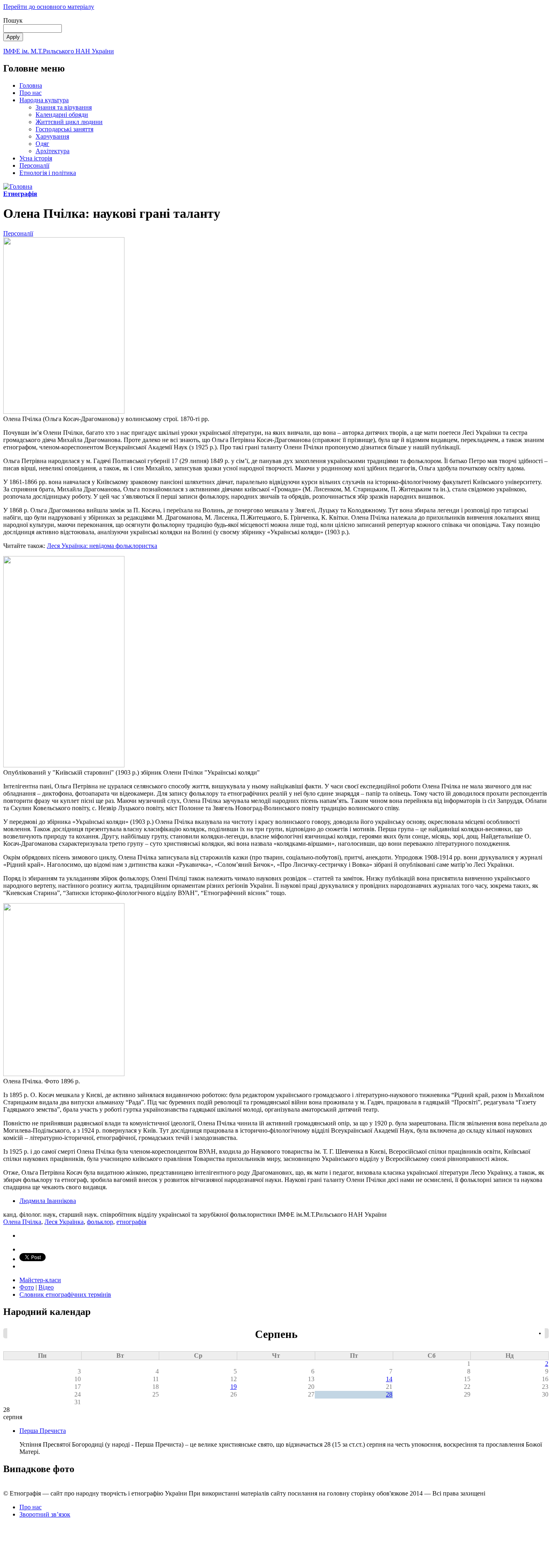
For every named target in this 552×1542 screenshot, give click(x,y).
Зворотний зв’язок (44, 1514)
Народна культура (44, 100)
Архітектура (53, 150)
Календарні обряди (62, 114)
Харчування (52, 136)
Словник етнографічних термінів (65, 1294)
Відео (46, 1287)
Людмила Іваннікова (47, 1200)
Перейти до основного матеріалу (48, 6)
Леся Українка (64, 1221)
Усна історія (35, 158)
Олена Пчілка (22, 1221)
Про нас (30, 92)
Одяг (42, 143)
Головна (30, 85)
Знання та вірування (64, 107)
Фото (26, 1287)
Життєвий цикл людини (69, 121)
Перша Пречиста (42, 1430)
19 (233, 1386)
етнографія (131, 1221)
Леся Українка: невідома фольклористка (102, 545)
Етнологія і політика (47, 172)
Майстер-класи (40, 1280)
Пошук (13, 20)
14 (389, 1379)
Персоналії (34, 165)
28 (389, 1394)
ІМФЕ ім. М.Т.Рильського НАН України (58, 51)
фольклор (100, 1221)
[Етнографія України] (17, 186)
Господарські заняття (64, 129)
